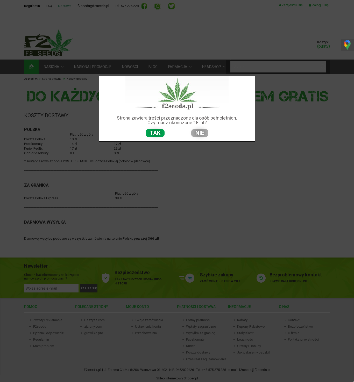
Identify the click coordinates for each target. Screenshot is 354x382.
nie (199, 133)
